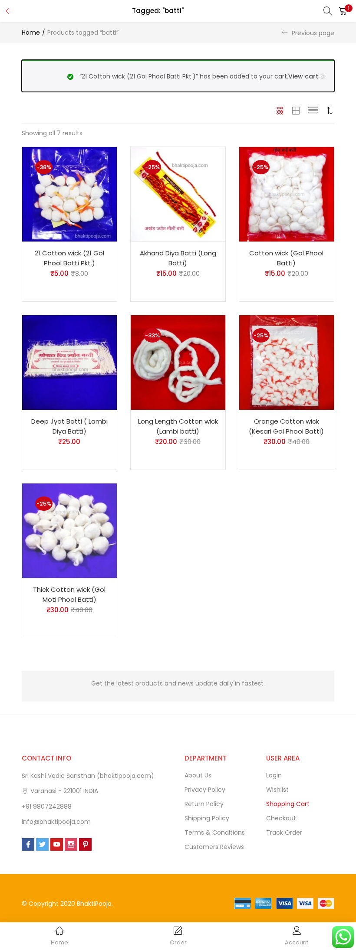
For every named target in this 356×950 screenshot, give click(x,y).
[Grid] (280, 110)
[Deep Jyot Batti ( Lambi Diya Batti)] (69, 362)
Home (31, 32)
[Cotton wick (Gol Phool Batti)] (286, 193)
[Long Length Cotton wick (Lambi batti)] (178, 362)
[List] (313, 110)
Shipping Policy (207, 818)
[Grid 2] (296, 110)
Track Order (284, 832)
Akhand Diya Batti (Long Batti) (178, 258)
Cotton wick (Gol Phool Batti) (286, 258)
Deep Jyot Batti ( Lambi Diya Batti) (69, 426)
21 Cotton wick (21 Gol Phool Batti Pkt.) (69, 258)
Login (274, 775)
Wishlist (277, 789)
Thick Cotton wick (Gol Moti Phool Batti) (69, 594)
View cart (303, 76)
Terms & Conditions (215, 832)
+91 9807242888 (47, 806)
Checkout (281, 818)
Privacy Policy (205, 789)
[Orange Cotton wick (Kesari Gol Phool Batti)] (286, 362)
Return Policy (204, 804)
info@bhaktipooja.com (56, 821)
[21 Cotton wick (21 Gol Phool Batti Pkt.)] (69, 193)
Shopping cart (288, 804)
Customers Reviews (214, 846)
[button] (342, 11)
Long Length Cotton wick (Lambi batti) (178, 426)
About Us (198, 775)
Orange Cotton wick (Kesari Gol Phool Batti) (286, 426)
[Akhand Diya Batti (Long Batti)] (178, 193)
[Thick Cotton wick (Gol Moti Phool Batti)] (69, 530)
